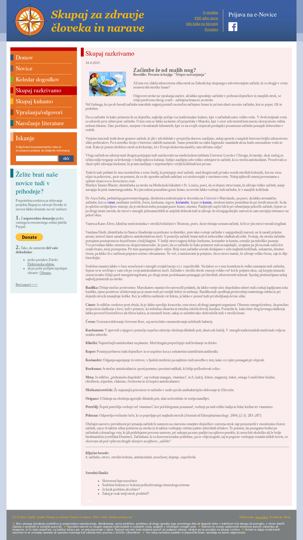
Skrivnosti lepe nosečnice (119, 481)
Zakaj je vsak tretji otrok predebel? (125, 493)
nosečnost (160, 457)
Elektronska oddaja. (41, 264)
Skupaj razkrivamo (38, 90)
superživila (188, 457)
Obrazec (45, 273)
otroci (105, 457)
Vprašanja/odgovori (39, 112)
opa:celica (261, 517)
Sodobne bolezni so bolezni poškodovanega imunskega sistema (145, 485)
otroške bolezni (121, 457)
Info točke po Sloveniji (202, 23)
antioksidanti (143, 457)
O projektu (210, 12)
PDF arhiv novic (206, 17)
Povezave (211, 29)
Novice (24, 68)
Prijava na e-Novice (252, 14)
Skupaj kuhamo (34, 101)
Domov (24, 57)
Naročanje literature (40, 123)
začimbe (94, 457)
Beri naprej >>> (27, 285)
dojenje (174, 457)
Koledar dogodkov (37, 79)
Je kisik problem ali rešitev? (121, 489)
